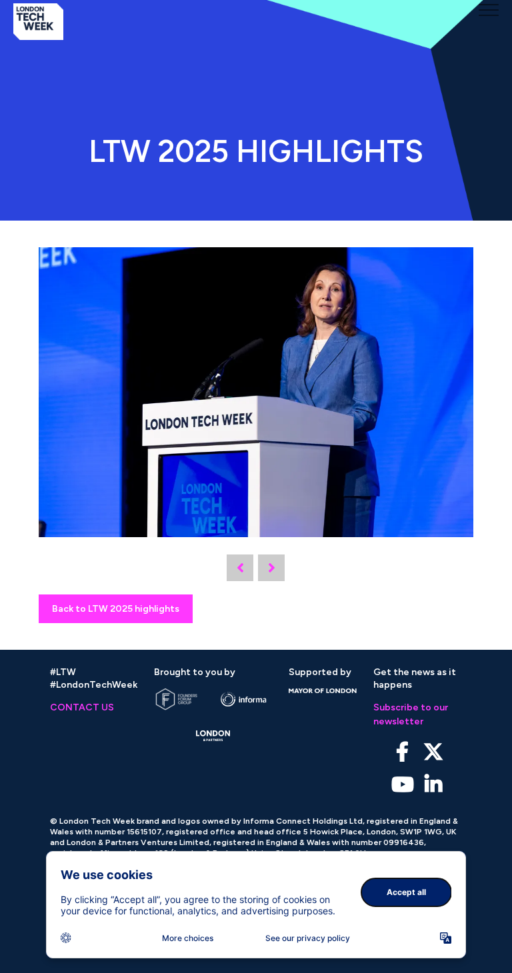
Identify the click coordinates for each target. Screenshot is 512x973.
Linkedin (433, 784)
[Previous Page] (240, 567)
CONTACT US (82, 707)
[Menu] (489, 10)
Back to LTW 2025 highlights (115, 608)
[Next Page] (271, 567)
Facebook (402, 752)
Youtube (402, 784)
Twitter (433, 752)
